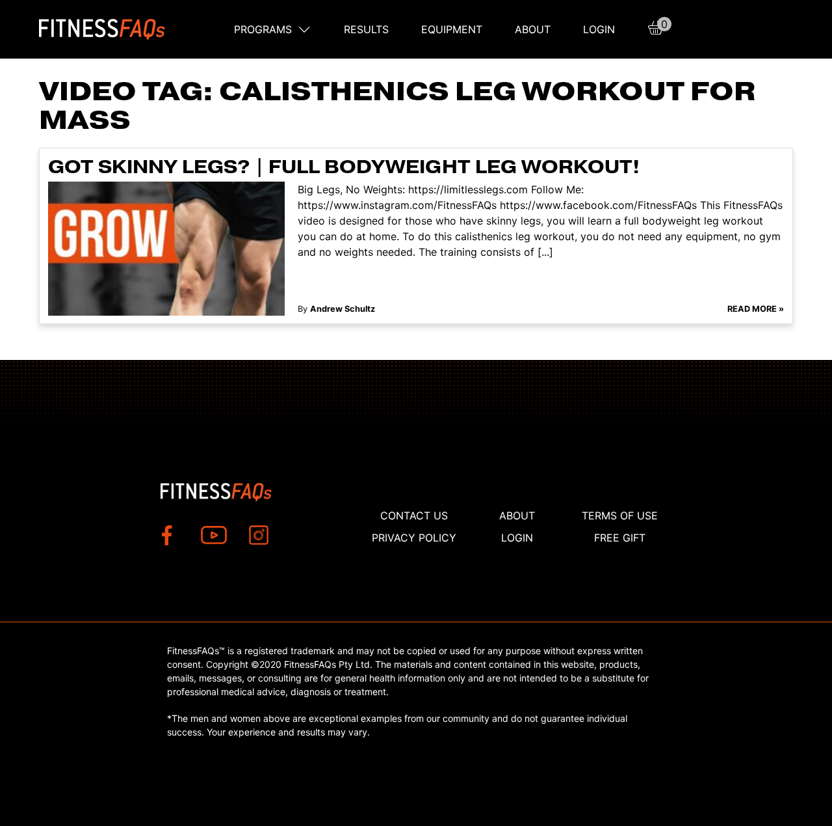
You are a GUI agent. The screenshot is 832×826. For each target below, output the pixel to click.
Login (599, 29)
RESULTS (366, 29)
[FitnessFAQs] (102, 29)
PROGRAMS (263, 29)
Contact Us (414, 515)
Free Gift (619, 537)
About (533, 29)
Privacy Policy (414, 537)
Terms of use (620, 515)
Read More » (755, 309)
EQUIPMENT (451, 29)
